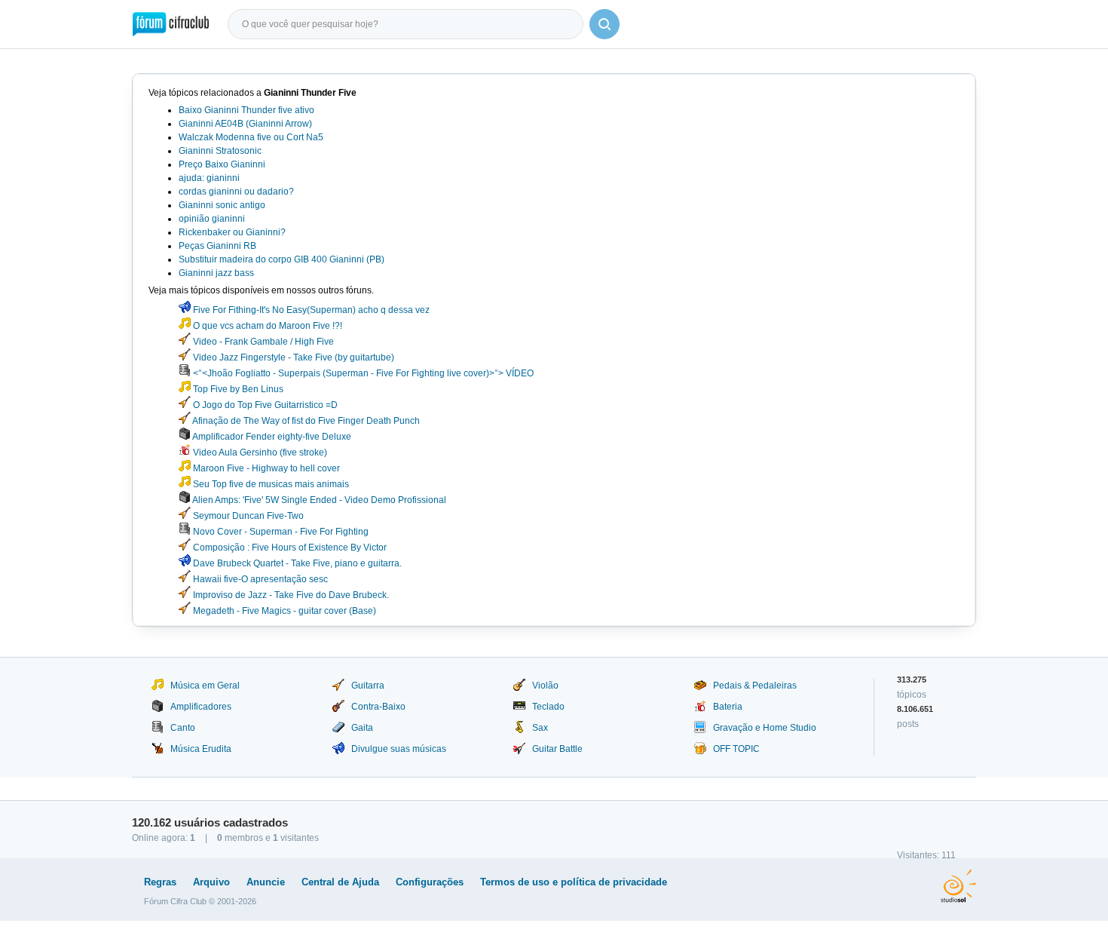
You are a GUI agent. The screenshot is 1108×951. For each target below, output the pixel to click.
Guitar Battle (557, 749)
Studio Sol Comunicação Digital (958, 886)
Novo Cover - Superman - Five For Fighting (280, 531)
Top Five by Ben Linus (237, 389)
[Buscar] (604, 24)
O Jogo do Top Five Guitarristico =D (264, 405)
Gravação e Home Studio (764, 727)
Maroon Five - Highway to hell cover (265, 468)
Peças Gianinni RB (217, 246)
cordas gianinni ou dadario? (236, 191)
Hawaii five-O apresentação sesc (259, 579)
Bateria (727, 706)
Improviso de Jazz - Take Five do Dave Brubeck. (290, 595)
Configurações (430, 882)
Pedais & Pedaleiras (755, 685)
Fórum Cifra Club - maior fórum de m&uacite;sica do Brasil (171, 24)
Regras (160, 882)
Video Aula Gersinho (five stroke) (259, 452)
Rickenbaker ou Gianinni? (232, 232)
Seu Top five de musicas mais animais (270, 484)
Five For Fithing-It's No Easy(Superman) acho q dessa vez (310, 310)
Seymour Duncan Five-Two (247, 516)
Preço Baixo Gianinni (222, 164)
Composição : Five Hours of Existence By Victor (289, 547)
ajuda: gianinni (209, 178)
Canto (182, 727)
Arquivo (211, 882)
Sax (540, 727)
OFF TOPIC (736, 749)
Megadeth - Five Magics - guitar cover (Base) (283, 611)
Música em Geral (205, 685)
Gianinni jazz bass (216, 273)
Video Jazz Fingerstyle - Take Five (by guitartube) (292, 357)
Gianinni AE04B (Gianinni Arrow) (245, 123)
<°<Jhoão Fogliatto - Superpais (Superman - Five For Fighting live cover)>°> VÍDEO (362, 373)
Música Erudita (200, 749)
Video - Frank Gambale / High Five (262, 341)
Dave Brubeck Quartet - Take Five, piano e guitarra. (296, 563)
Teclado (548, 706)
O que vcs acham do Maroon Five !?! (266, 326)
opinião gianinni (212, 218)
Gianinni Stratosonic (220, 151)
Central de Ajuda (340, 882)
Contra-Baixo (378, 706)
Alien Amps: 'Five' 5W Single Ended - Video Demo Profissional (318, 500)
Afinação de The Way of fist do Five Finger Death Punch (305, 421)
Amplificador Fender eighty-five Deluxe (271, 436)
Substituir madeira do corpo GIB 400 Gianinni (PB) (281, 259)
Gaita (362, 727)
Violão (545, 685)
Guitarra (367, 685)
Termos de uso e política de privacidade (573, 882)
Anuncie (265, 882)
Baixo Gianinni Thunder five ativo (246, 110)
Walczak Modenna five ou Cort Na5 (251, 137)
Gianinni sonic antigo (222, 205)
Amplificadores (200, 706)
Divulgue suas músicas (398, 749)
